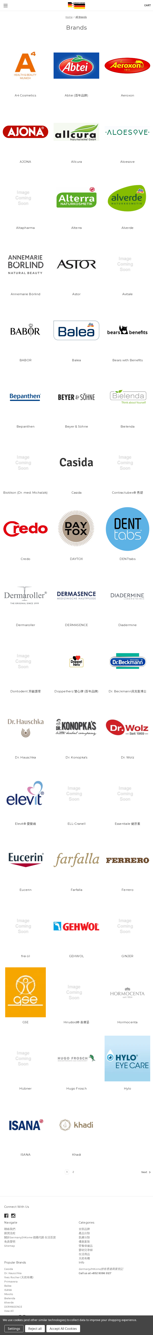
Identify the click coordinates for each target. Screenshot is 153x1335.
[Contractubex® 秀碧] (127, 463)
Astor (76, 294)
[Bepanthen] (25, 397)
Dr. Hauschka (25, 757)
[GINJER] (127, 926)
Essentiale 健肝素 (127, 824)
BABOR (25, 360)
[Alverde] (127, 198)
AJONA (25, 162)
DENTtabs (127, 559)
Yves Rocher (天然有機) (18, 1277)
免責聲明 (9, 1241)
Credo (25, 559)
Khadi (76, 1154)
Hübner (25, 1088)
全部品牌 (84, 1229)
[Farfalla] (76, 860)
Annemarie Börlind (25, 294)
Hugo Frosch (76, 1088)
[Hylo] (127, 1059)
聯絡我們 (9, 1229)
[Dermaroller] (25, 595)
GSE (26, 1022)
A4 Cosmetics (25, 95)
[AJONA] (25, 132)
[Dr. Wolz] (127, 727)
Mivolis (8, 1294)
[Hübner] (25, 1059)
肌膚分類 (84, 1237)
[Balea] (76, 330)
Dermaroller (25, 625)
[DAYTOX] (76, 529)
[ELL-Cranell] (76, 794)
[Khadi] (76, 1125)
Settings (14, 1328)
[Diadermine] (127, 595)
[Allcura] (76, 132)
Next (144, 1172)
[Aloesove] (127, 132)
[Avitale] (127, 264)
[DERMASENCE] (76, 595)
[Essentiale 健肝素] (127, 794)
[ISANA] (25, 1125)
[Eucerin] (25, 860)
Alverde (128, 228)
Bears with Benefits (127, 360)
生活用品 (84, 1254)
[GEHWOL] (76, 926)
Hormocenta (127, 1022)
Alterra (76, 228)
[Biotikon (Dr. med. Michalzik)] (25, 463)
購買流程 (9, 1233)
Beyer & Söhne (76, 426)
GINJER (127, 956)
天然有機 (84, 1258)
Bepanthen (25, 426)
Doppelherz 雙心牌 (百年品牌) (76, 691)
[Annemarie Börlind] (25, 264)
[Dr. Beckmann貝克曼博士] (127, 661)
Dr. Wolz (127, 757)
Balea (76, 360)
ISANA (25, 1154)
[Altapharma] (25, 198)
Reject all (35, 1328)
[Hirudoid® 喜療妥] (76, 992)
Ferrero (127, 890)
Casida (77, 492)
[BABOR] (25, 330)
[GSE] (25, 992)
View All (9, 1311)
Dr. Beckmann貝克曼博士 (127, 691)
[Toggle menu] (5, 5)
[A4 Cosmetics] (25, 66)
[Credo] (25, 529)
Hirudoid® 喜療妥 (76, 1022)
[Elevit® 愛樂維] (25, 794)
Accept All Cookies (63, 1328)
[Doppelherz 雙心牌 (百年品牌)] (76, 661)
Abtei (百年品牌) (76, 95)
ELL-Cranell (76, 824)
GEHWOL (76, 956)
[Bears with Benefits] (127, 330)
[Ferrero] (127, 860)
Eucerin (25, 890)
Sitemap (9, 1246)
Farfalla (76, 890)
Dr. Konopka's (76, 757)
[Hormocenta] (127, 992)
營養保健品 (86, 1246)
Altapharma (25, 228)
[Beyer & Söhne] (76, 397)
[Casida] (76, 463)
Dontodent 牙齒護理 (25, 691)
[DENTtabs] (127, 529)
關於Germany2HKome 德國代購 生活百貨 (30, 1237)
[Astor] (76, 264)
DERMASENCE (76, 625)
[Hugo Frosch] (76, 1059)
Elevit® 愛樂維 (25, 824)
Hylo (127, 1088)
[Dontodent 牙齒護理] (25, 661)
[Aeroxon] (127, 66)
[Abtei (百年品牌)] (76, 66)
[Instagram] (13, 1216)
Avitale (127, 294)
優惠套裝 (84, 1241)
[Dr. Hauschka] (25, 727)
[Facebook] (6, 1216)
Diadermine (127, 625)
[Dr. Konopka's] (76, 727)
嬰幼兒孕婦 (86, 1250)
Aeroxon (127, 95)
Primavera (11, 1281)
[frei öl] (25, 926)
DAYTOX (76, 559)
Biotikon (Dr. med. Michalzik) (25, 492)
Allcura (76, 162)
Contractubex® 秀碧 (127, 492)
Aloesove (127, 162)
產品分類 (84, 1233)
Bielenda (127, 426)
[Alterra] (76, 198)
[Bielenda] (127, 397)
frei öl (25, 956)
